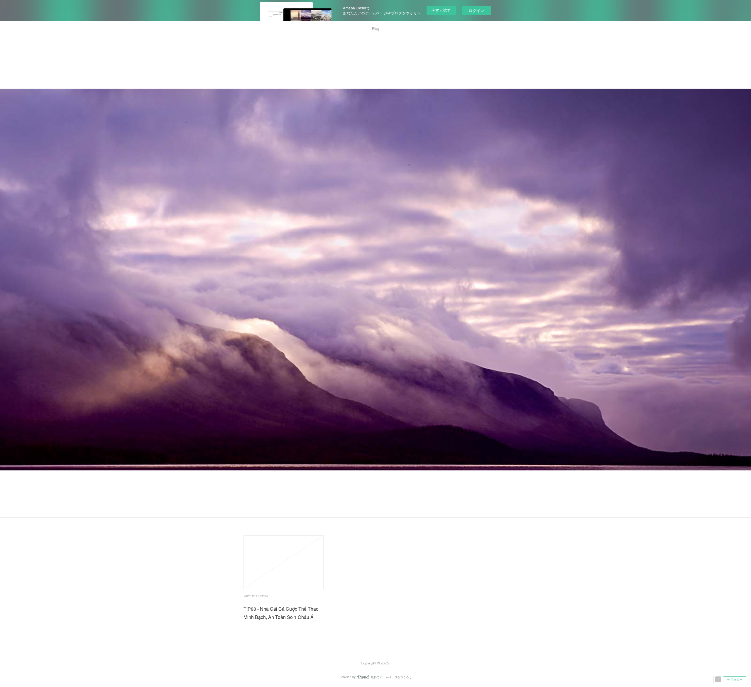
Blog (375, 28)
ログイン (476, 10)
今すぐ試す (441, 10)
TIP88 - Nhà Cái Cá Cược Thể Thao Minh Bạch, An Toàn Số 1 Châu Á (281, 613)
